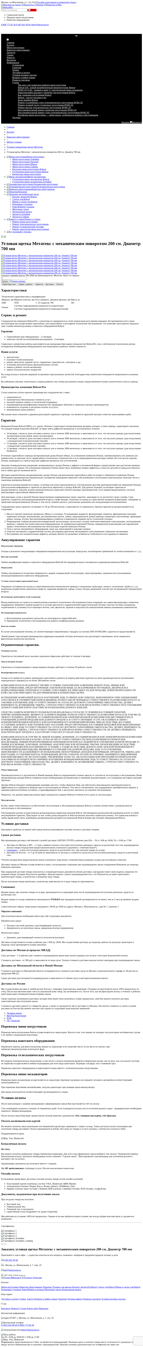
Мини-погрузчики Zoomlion (25, 159)
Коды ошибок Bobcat (28, 100)
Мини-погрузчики (15, 47)
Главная (10, 42)
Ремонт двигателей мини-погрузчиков (30, 229)
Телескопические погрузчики (51, 187)
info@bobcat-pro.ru (40, 24)
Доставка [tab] (50, 284)
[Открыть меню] (76, 35)
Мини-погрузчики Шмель (24, 164)
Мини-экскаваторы (36, 177)
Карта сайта (32, 1308)
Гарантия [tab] (39, 284)
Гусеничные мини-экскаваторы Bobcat (30, 179)
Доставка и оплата (21, 72)
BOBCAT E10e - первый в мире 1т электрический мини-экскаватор (50, 90)
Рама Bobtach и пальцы (23, 207)
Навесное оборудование (18, 50)
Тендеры (16, 117)
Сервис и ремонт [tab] (25, 284)
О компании (18, 65)
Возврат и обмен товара (23, 77)
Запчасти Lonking (20, 217)
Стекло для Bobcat (21, 199)
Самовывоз (12, 850)
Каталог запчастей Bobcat (24, 197)
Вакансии (43, 1308)
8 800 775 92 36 (8, 24)
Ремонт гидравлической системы (28, 227)
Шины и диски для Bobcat (24, 202)
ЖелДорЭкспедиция (16, 1015)
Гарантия (16, 67)
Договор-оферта (75, 1299)
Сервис (10, 55)
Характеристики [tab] (9, 284)
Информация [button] (13, 62)
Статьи (15, 82)
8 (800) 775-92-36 (26, 1325)
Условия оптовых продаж (24, 75)
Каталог (10, 45)
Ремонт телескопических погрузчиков (30, 224)
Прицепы (22, 192)
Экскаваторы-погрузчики (45, 184)
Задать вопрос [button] (18, 281)
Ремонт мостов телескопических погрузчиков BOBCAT (44, 107)
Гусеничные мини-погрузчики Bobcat (30, 172)
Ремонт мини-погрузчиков (25, 222)
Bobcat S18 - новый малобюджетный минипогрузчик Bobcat (46, 87)
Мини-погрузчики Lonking (25, 167)
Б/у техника (25, 232)
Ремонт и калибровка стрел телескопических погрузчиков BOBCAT (50, 102)
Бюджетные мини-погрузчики (26, 174)
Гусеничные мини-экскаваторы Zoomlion (32, 182)
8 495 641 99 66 (23, 24)
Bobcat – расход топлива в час (32, 97)
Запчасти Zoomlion (21, 214)
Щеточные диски (20, 209)
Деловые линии (14, 1013)
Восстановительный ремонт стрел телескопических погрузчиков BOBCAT (53, 112)
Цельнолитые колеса (22, 212)
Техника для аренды (62, 1287)
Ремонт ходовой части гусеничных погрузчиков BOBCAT (45, 105)
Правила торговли (21, 80)
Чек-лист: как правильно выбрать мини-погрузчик (42, 85)
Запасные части (31, 194)
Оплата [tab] (59, 284)
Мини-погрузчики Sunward (25, 162)
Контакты (11, 60)
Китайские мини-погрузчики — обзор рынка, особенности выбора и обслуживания (58, 115)
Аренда (30, 1299)
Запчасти (11, 52)
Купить (5, 281)
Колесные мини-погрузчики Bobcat (29, 169)
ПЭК (9, 1018)
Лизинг (15, 70)
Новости (11, 57)
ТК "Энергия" (13, 1020)
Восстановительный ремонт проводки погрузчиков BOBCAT (47, 110)
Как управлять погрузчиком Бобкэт (35, 95)
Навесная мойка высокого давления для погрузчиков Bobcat (46, 92)
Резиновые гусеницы (22, 204)
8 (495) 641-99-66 (9, 1325)
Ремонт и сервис (32, 219)
